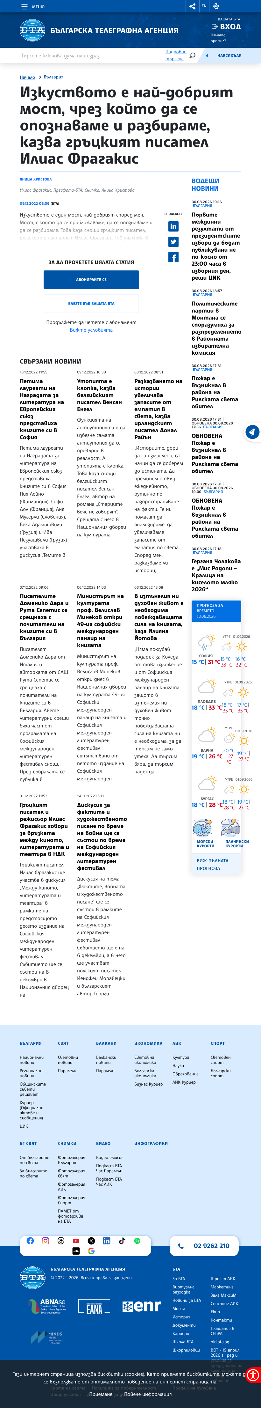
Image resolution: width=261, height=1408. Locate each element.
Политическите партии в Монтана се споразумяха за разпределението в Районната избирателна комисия (217, 328)
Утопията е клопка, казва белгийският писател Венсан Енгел (99, 395)
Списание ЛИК (224, 1303)
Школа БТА (183, 1342)
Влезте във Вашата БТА (91, 303)
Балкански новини (106, 1060)
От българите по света (34, 1160)
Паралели (67, 1070)
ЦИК (24, 1126)
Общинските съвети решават (33, 1089)
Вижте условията (91, 330)
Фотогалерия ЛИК (71, 1187)
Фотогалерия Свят (71, 1173)
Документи (184, 1325)
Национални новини (32, 1060)
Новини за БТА (187, 1300)
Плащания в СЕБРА (222, 1331)
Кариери (181, 1333)
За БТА (179, 1278)
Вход (230, 26)
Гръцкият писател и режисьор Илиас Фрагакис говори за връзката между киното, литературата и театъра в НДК (44, 829)
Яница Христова (36, 179)
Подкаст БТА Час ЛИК (109, 1182)
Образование (186, 1074)
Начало (27, 77)
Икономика (148, 1043)
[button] (192, 6)
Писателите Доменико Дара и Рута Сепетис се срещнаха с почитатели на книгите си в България (44, 617)
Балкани (106, 1043)
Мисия (179, 1308)
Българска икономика (145, 1073)
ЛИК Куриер (184, 1082)
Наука (178, 1065)
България (54, 77)
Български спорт (221, 1073)
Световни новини (68, 1060)
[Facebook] (31, 1241)
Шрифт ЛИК (223, 1278)
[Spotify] (138, 1241)
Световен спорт (221, 1060)
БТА (176, 1269)
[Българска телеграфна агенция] (33, 1277)
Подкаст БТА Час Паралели (109, 1168)
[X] (93, 1241)
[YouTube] (77, 1241)
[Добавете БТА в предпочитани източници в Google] (93, 1251)
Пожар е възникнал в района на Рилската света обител (215, 392)
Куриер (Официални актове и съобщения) (31, 1110)
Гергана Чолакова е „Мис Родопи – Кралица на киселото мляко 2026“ (216, 575)
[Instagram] (47, 1241)
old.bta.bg (220, 1342)
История (181, 1317)
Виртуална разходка (183, 1290)
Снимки (67, 1143)
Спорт (218, 1043)
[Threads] (62, 1241)
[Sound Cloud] (77, 1251)
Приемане (100, 1394)
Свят (63, 1043)
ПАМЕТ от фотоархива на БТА (70, 1216)
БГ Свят (28, 1143)
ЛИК (177, 1043)
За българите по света (33, 1173)
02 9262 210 (212, 1246)
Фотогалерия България (71, 1160)
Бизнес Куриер (148, 1084)
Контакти (221, 1320)
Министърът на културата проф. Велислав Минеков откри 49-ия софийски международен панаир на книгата (100, 621)
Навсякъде (229, 55)
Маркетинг (222, 1287)
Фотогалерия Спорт (71, 1200)
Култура (181, 1057)
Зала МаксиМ (223, 1295)
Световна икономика (145, 1060)
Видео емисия (109, 1157)
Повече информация (148, 1394)
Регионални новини (31, 1073)
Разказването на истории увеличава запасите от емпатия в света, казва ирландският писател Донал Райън (158, 409)
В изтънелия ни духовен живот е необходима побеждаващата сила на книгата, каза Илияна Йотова (158, 617)
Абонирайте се (91, 279)
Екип (215, 1312)
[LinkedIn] (108, 1241)
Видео (103, 1143)
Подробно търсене (176, 55)
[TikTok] (123, 1241)
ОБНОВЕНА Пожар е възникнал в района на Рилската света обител (215, 453)
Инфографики (151, 1143)
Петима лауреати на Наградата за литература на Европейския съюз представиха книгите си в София (42, 409)
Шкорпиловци (186, 1350)
